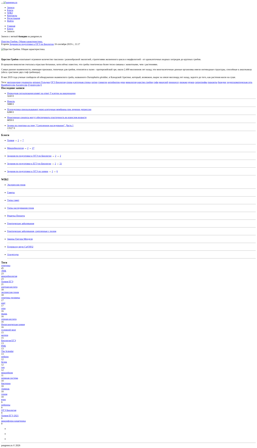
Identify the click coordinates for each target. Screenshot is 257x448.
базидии (222, 82)
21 (60, 163)
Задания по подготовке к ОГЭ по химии (27, 171)
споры (69, 82)
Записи (10, 7)
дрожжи (183, 82)
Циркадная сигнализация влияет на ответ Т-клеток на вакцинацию (41, 93)
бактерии (6, 383)
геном (4, 394)
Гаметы (11, 192)
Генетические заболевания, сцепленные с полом (31, 231)
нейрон (5, 356)
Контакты (12, 15)
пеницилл (174, 82)
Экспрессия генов (16, 184)
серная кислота (9, 319)
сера (3, 308)
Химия (10, 140)
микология (131, 82)
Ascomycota (21, 85)
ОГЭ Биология (58, 82)
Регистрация (13, 18)
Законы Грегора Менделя (20, 239)
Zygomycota (34, 85)
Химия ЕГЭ (7, 281)
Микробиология (15, 148)
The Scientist (7, 351)
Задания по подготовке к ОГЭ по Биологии (32, 44)
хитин (94, 82)
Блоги (10, 10)
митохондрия (14, 82)
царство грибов (145, 82)
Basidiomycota (8, 85)
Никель (11, 101)
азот (3, 303)
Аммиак (5, 389)
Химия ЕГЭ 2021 (10, 415)
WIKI (10, 13)
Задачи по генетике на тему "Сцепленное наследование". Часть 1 (40, 125)
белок (4, 362)
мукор (191, 82)
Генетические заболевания (20, 223)
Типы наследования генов (20, 208)
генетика (5, 265)
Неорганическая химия (13, 324)
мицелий (163, 82)
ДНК (3, 271)
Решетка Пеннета (16, 215)
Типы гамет (13, 200)
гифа (155, 82)
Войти (10, 21)
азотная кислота (9, 287)
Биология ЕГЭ (8, 340)
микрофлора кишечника (13, 421)
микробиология (9, 276)
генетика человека (10, 297)
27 (33, 148)
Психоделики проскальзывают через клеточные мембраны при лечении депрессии (49, 109)
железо (4, 335)
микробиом (7, 372)
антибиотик (114, 82)
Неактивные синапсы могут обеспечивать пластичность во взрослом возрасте (47, 117)
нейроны (5, 405)
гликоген (102, 82)
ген (3, 367)
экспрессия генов (10, 292)
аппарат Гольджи (41, 82)
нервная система (9, 378)
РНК (3, 346)
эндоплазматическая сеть (239, 82)
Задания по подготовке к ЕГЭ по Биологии (29, 163)
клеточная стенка (82, 82)
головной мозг (8, 330)
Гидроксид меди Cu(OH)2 (20, 246)
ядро (122, 82)
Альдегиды (13, 254)
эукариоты (26, 82)
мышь (4, 313)
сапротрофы (201, 82)
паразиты (212, 82)
